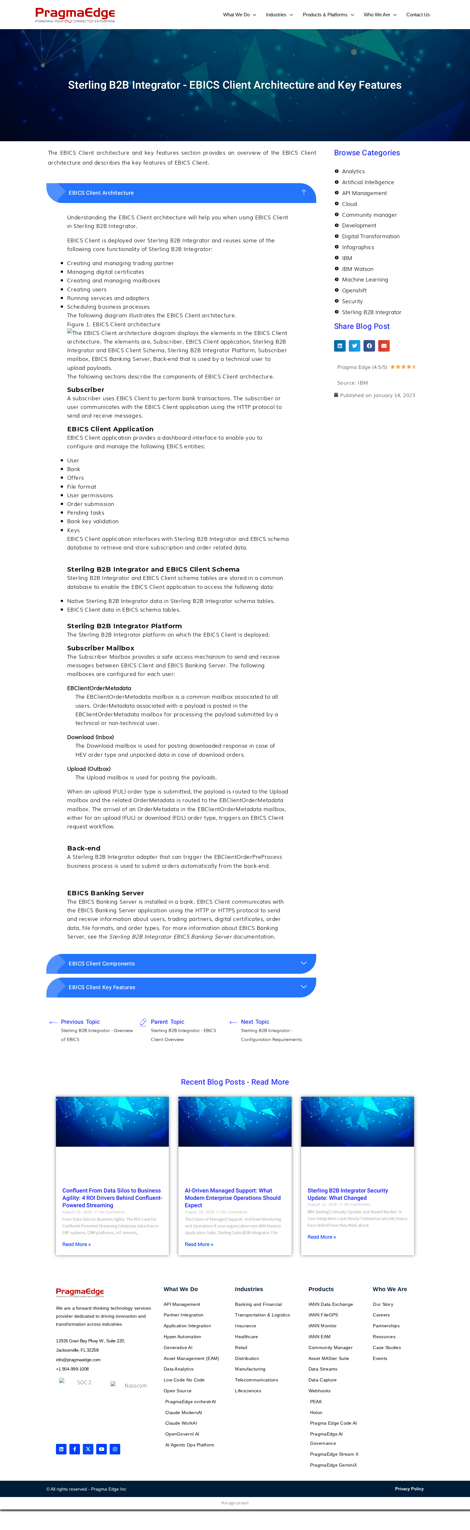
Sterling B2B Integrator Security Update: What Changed (348, 1194)
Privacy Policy (409, 1488)
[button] (253, 14)
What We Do (181, 1289)
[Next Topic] (233, 1022)
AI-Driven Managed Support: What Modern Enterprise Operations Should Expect (233, 1198)
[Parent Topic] (143, 1022)
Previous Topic (80, 1022)
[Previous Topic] (53, 1022)
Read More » (76, 1243)
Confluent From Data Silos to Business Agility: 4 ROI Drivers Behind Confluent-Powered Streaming (112, 1198)
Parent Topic (167, 1022)
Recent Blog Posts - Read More (235, 1082)
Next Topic (255, 1022)
